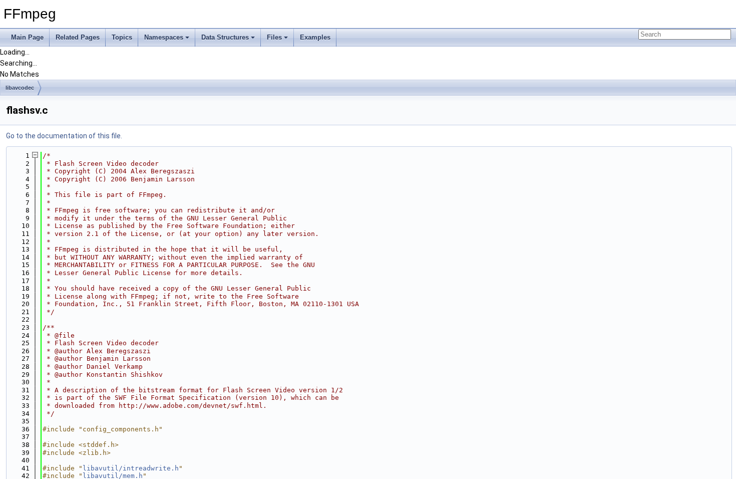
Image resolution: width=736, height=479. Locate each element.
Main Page (27, 37)
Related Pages (78, 37)
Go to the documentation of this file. (64, 136)
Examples (315, 37)
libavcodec (20, 88)
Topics (122, 37)
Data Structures (225, 37)
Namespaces (163, 37)
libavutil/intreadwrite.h (131, 468)
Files (274, 37)
